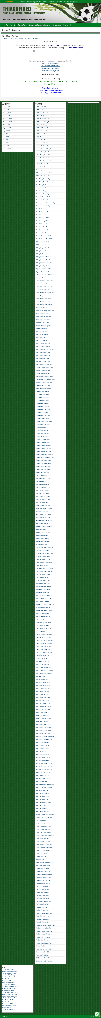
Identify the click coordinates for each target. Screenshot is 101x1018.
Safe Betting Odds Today (43, 682)
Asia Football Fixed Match (43, 164)
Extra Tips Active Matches (43, 388)
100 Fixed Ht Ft (40, 110)
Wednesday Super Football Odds (45, 925)
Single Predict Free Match (43, 718)
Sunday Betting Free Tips (43, 772)
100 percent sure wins (8, 969)
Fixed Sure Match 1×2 (42, 433)
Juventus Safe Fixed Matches (44, 553)
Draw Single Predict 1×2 (43, 355)
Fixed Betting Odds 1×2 (42, 406)
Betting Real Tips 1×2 (42, 266)
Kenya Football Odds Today (44, 562)
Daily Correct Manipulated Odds (45, 310)
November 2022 (7, 122)
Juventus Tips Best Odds (43, 556)
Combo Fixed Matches (8, 988)
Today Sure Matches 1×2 (43, 850)
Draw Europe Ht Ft (41, 337)
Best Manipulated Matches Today (45, 203)
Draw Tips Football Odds (43, 361)
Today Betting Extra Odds (43, 826)
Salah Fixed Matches (8, 1004)
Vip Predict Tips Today (42, 898)
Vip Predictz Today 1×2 (42, 904)
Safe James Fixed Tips (42, 694)
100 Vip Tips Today (41, 125)
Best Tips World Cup (42, 233)
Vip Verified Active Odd (42, 916)
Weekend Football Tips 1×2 (43, 934)
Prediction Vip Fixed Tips (43, 649)
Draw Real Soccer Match (43, 352)
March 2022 (6, 146)
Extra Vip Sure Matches (43, 391)
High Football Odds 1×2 (42, 523)
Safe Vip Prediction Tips (43, 709)
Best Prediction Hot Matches (44, 212)
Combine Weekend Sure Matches (45, 284)
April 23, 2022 (14, 38)
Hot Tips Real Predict (42, 535)
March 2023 (6, 110)
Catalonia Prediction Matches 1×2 (45, 275)
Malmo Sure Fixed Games (43, 586)
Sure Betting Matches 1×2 (43, 778)
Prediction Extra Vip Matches (44, 640)
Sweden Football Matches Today (45, 814)
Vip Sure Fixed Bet (41, 907)
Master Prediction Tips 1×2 (43, 589)
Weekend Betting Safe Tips (43, 928)
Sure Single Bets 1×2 (42, 790)
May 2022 (5, 140)
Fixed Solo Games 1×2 (42, 427)
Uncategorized (40, 859)
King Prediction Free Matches (44, 571)
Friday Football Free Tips (43, 505)
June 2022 (6, 137)
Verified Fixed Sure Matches (44, 874)
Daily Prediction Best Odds (43, 316)
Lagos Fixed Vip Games (43, 580)
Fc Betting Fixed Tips (42, 397)
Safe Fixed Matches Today (43, 688)
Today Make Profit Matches (44, 844)
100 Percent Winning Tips (43, 122)
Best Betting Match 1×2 (42, 182)
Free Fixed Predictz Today (43, 487)
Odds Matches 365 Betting (43, 622)
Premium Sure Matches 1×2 (44, 652)
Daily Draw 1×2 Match (42, 314)
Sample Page (22, 25)
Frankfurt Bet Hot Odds (42, 472)
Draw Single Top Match (42, 358)
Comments (37, 38)
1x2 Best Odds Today (8, 975)
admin (5, 38)
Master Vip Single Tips (42, 592)
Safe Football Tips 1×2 (42, 691)
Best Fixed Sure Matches (9, 971)
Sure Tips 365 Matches (42, 793)
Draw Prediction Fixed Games (44, 349)
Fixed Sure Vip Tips (10, 36)
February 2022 (7, 149)
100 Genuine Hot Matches (43, 116)
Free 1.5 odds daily (41, 475)
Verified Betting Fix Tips (43, 868)
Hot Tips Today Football (42, 538)
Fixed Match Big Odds (42, 418)
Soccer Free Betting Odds (43, 730)
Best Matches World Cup (43, 206)
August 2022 (6, 131)
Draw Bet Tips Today (42, 331)
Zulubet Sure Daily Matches (44, 961)
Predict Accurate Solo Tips (43, 637)
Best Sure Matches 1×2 (42, 230)
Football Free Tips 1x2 (8, 990)
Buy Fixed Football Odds (43, 272)
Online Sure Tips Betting (43, 625)
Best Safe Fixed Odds (42, 215)
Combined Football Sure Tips (44, 286)
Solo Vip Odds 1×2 (41, 751)
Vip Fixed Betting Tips (42, 886)
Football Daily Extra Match (43, 451)
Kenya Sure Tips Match (42, 565)
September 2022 (7, 128)
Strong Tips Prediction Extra (44, 766)
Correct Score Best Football (44, 304)
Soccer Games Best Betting (44, 733)
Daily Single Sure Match (43, 320)
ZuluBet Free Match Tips (43, 958)
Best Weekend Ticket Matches (44, 239)
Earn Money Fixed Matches (44, 364)
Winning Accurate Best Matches (45, 943)
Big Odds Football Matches (43, 269)
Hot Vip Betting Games (42, 541)
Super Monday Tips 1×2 (43, 775)
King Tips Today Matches (43, 574)
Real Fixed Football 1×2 (42, 664)
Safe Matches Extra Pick (9, 996)
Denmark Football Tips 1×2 (43, 325)
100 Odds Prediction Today (43, 119)
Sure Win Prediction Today (43, 802)
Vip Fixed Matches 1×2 (42, 889)
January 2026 (6, 107)
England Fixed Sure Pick (43, 370)
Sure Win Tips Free (41, 805)
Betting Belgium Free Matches (44, 248)
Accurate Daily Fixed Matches (11, 986)
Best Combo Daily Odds (43, 191)
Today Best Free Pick (42, 823)
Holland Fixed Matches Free (44, 526)
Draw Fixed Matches (8, 982)
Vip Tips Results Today (42, 910)
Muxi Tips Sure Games (42, 613)
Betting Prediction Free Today (44, 257)
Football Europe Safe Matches (44, 454)
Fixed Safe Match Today (43, 424)
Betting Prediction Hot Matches (45, 260)
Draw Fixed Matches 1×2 (43, 340)
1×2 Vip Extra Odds (41, 134)
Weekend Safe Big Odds (43, 937)
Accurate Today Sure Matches (44, 152)
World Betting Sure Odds (43, 952)
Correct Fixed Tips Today (43, 302)
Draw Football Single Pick (43, 343)
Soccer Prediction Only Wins (44, 739)
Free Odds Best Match (42, 490)
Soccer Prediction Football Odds (45, 736)
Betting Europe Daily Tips (43, 251)
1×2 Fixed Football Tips (42, 128)
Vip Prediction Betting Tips (43, 901)
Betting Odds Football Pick (43, 254)
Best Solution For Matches (43, 224)
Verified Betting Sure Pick (43, 871)
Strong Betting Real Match (43, 760)
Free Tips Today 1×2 (42, 502)
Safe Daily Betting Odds (43, 685)
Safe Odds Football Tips (43, 697)
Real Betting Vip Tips (8, 1000)
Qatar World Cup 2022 (42, 658)
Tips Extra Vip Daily (41, 820)
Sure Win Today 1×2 (41, 808)
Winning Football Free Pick (43, 946)
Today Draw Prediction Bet (43, 832)
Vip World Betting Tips (42, 919)
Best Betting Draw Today (43, 179)
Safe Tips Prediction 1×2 (43, 703)
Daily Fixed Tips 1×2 (9, 25)
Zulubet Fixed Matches (8, 984)
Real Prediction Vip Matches (44, 673)
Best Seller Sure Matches (43, 218)
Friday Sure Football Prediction (44, 508)
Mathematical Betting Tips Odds (45, 604)
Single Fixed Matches (42, 715)
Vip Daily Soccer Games (43, 883)
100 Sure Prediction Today (9, 998)
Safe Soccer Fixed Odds (43, 700)
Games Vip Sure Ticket (42, 511)
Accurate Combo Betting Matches (45, 149)
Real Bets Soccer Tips (8, 979)
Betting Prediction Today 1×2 (44, 263)
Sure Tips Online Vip (42, 799)
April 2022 (5, 143)
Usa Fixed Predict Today (43, 865)
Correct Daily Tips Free (42, 296)
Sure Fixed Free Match (8, 1002)
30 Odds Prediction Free (43, 146)
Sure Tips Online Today (42, 796)
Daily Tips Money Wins (42, 322)
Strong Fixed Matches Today (44, 763)
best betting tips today (42, 188)
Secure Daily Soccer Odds (10, 992)
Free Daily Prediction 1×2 (43, 484)
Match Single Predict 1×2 (43, 601)
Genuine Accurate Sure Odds (44, 514)
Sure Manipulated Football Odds (45, 784)
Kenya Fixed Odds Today (43, 559)
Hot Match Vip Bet (41, 529)
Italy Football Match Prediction (44, 547)
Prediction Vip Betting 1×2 (43, 646)
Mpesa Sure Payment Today (44, 610)
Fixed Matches (6, 1007)
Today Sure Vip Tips (41, 853)
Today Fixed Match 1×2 (42, 838)
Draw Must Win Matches (43, 346)
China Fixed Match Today (43, 278)
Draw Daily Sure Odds (42, 334)
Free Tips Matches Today (43, 499)
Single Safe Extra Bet (42, 721)
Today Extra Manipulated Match (45, 835)
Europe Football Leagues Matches (45, 379)
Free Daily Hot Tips (41, 481)
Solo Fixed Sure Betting (42, 742)
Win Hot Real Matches (42, 940)
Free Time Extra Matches (43, 496)
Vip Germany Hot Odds (42, 892)
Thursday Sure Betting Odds (44, 817)
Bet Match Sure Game (42, 245)
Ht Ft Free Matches (41, 544)
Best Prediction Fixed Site (43, 209)
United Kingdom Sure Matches (44, 862)
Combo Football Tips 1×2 (43, 290)
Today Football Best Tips (43, 841)
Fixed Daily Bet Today (42, 412)
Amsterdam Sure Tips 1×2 (43, 161)
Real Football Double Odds (43, 667)
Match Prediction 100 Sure (43, 598)
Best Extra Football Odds (43, 197)
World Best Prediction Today (44, 949)
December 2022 (7, 119)
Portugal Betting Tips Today (44, 634)
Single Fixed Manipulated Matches (39, 25)
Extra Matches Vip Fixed (43, 385)
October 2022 (6, 125)
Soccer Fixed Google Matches (44, 727)
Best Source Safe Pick (42, 227)
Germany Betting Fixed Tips (44, 520)
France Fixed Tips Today (43, 469)
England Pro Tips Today (43, 373)
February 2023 (7, 113)
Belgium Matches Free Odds (44, 173)
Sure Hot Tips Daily (41, 781)
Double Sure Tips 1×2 (42, 328)
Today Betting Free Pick (43, 829)
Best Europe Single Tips (43, 194)
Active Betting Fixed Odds (43, 155)
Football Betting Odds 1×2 (43, 448)
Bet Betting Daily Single (42, 242)
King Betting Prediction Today (44, 568)
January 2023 (6, 116)
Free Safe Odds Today (42, 493)
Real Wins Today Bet (42, 679)
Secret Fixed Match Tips (43, 712)
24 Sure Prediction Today (43, 143)
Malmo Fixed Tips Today (43, 583)
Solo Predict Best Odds (42, 745)
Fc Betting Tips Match (42, 400)
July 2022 (5, 134)
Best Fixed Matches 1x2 (9, 1)
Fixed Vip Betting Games (43, 439)
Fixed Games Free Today (43, 415)
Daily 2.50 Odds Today (42, 308)
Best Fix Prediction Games (43, 200)
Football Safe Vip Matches (43, 460)
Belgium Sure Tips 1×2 (42, 176)
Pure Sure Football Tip (42, 655)
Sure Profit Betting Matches (44, 787)
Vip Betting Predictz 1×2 (43, 880)
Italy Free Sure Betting (42, 550)
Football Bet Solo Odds (42, 442)
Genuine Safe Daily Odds (43, 517)
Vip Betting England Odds (43, 877)
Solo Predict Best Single (43, 748)
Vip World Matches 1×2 (42, 922)
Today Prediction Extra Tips (44, 847)
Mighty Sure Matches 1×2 (43, 607)
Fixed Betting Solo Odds (43, 409)
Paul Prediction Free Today (43, 628)
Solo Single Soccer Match (9, 977)
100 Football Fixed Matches (44, 113)
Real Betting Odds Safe (42, 661)
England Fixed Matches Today (44, 367)
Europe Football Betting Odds (44, 376)
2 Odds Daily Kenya (41, 137)
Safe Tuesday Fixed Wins (43, 706)
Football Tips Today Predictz (44, 463)
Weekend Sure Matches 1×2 (62, 25)
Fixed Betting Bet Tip (42, 403)
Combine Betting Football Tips (44, 280)
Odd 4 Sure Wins (41, 619)
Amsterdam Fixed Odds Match (44, 158)
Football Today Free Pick (43, 466)
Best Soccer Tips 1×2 (42, 221)
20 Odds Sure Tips (41, 140)
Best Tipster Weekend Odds (44, 236)
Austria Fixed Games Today (44, 167)
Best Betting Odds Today (43, 185)
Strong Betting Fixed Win (43, 757)
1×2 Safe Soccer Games (43, 131)
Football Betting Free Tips (43, 445)
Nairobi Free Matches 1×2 (43, 616)
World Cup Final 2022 (42, 955)
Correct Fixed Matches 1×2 (43, 298)
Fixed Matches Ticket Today (44, 421)
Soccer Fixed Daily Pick (43, 724)
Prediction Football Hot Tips (44, 643)
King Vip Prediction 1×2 (42, 577)
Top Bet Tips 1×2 (41, 856)
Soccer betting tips (7, 1009)
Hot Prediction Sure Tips (43, 532)
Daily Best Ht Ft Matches (9, 981)
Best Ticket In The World (9, 994)
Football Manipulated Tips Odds (45, 457)
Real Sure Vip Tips (41, 676)
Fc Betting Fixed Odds (42, 394)
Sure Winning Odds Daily (43, 811)
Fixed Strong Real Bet (42, 430)
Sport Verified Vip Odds (42, 754)
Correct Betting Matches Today (45, 292)
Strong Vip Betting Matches (44, 769)
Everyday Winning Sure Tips (44, 382)
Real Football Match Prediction (44, 670)
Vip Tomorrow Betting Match (44, 913)
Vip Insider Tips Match (42, 895)
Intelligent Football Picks (9, 1005)
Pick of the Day (40, 631)
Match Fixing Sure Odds (43, 595)
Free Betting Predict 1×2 (43, 478)
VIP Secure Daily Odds (9, 973)
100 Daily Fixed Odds (42, 107)
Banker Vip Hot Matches (43, 170)
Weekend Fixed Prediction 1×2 (44, 931)
